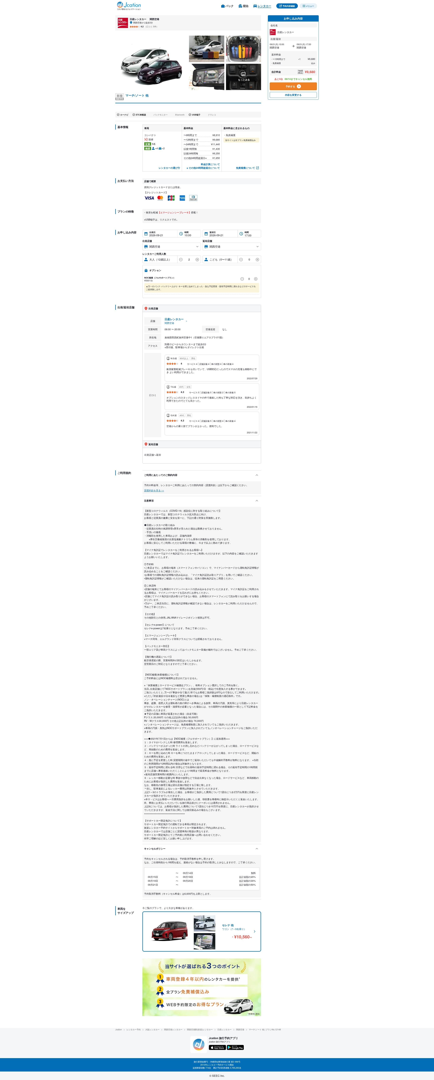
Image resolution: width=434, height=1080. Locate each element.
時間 (186, 232)
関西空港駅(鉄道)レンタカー (200, 1029)
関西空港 (240, 1029)
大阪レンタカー (152, 1029)
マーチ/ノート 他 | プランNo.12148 (265, 1029)
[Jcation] (129, 6)
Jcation (118, 1029)
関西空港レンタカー (173, 1029)
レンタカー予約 (133, 1029)
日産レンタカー (224, 1029)
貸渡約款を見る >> (154, 490)
